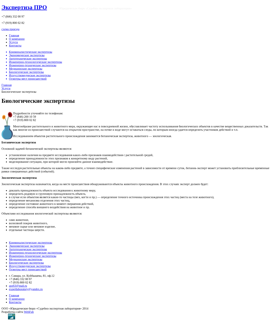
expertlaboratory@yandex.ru (26, 289)
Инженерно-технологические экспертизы (35, 252)
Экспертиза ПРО (24, 7)
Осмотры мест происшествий (28, 269)
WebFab (29, 311)
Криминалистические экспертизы (30, 242)
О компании (17, 38)
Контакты (15, 45)
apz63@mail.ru (18, 285)
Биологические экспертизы (26, 262)
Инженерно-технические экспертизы (32, 256)
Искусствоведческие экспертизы (30, 266)
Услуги (13, 42)
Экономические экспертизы (27, 246)
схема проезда (10, 29)
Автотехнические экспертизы (28, 249)
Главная (14, 35)
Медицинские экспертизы (25, 259)
